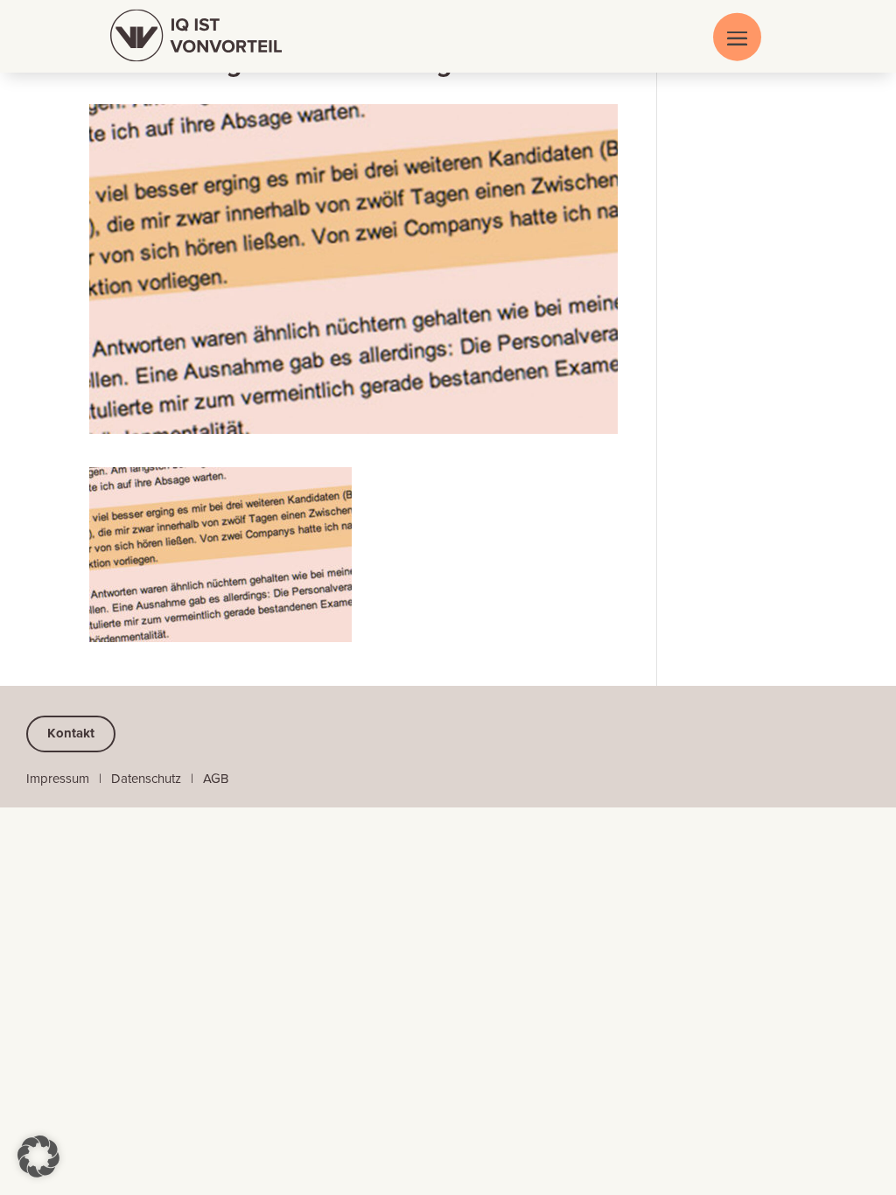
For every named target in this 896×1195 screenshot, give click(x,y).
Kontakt (70, 733)
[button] (38, 1156)
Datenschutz (146, 778)
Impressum (57, 778)
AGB (215, 778)
